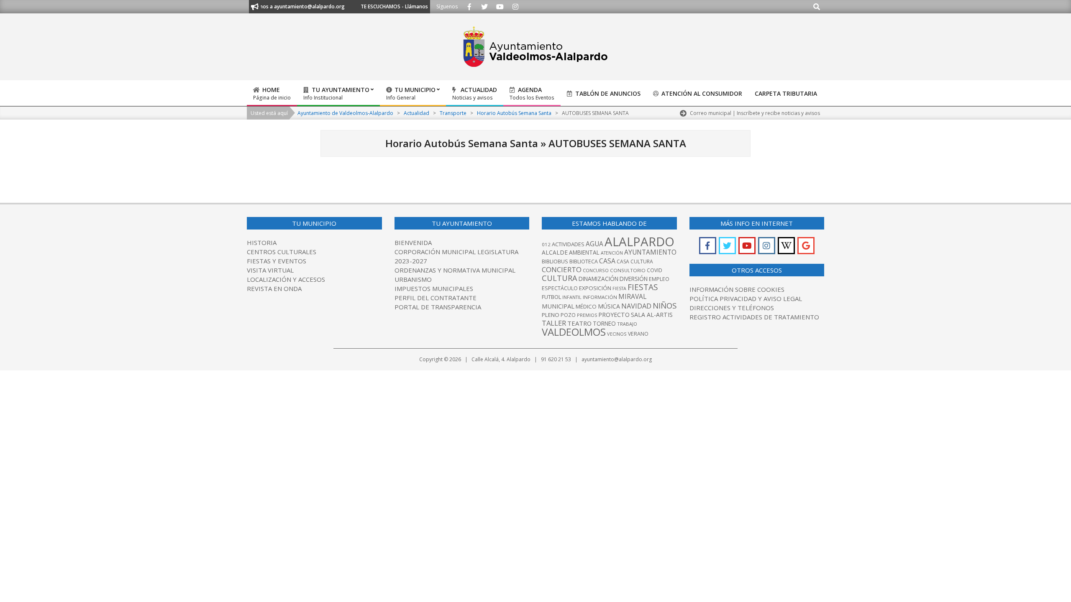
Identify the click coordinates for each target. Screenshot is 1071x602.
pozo (568, 315)
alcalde (555, 252)
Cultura (559, 278)
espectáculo (560, 288)
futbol (551, 297)
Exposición (595, 288)
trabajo (627, 324)
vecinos (617, 334)
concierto (562, 269)
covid (654, 270)
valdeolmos (574, 332)
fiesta (619, 288)
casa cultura (635, 261)
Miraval (632, 296)
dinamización (598, 279)
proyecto (614, 315)
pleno (550, 315)
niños (664, 305)
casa (607, 260)
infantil (572, 297)
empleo (659, 279)
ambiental (584, 252)
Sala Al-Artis (652, 315)
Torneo (604, 323)
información (600, 297)
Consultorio (628, 270)
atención (612, 253)
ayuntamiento (650, 252)
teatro (579, 323)
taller (554, 323)
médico (586, 306)
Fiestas (643, 287)
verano (638, 333)
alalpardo (639, 241)
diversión (634, 279)
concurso (596, 270)
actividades (568, 244)
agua (594, 243)
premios (587, 315)
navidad (636, 306)
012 (546, 244)
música (609, 306)
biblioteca (583, 261)
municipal (558, 306)
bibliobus (555, 261)
